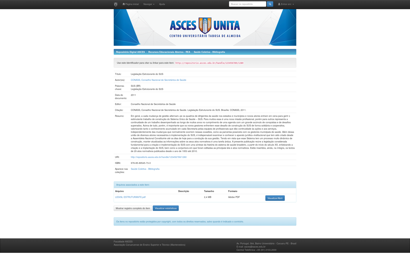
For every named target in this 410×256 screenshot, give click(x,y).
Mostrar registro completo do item (133, 208)
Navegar (148, 4)
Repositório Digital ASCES (130, 51)
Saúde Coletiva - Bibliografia (209, 51)
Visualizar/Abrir (275, 198)
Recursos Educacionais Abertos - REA (169, 51)
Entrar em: (286, 4)
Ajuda (162, 4)
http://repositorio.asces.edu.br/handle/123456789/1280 (159, 157)
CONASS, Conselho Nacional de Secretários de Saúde (158, 79)
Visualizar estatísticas (166, 208)
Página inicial (132, 4)
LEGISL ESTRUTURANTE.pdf (130, 197)
